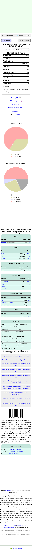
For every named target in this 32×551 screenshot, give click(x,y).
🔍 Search (20, 35)
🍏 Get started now (16, 548)
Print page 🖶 (16, 111)
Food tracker (9, 35)
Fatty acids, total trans (7, 305)
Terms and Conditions (7, 530)
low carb (18, 114)
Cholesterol (4, 316)
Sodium (3, 258)
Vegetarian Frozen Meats (16, 451)
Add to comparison (15, 101)
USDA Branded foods (15, 449)
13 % (28, 258)
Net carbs (4, 289)
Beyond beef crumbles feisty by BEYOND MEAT (16, 356)
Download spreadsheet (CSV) (16, 107)
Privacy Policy (18, 530)
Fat (2, 300)
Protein (3, 270)
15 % (28, 256)
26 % (28, 270)
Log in (28, 35)
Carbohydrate (4, 281)
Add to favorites (24, 40)
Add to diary (6, 40)
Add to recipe (15, 104)
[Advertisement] (16, 17)
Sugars (3, 286)
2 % (28, 254)
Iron (2, 256)
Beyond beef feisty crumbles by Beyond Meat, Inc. (16, 360)
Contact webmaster (22, 525)
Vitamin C (3, 242)
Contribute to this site (10, 525)
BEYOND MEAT (13, 454)
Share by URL (15, 98)
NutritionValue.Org (9, 527)
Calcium (3, 254)
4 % (28, 284)
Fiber (2, 284)
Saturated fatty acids (7, 302)
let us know (8, 490)
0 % (29, 242)
